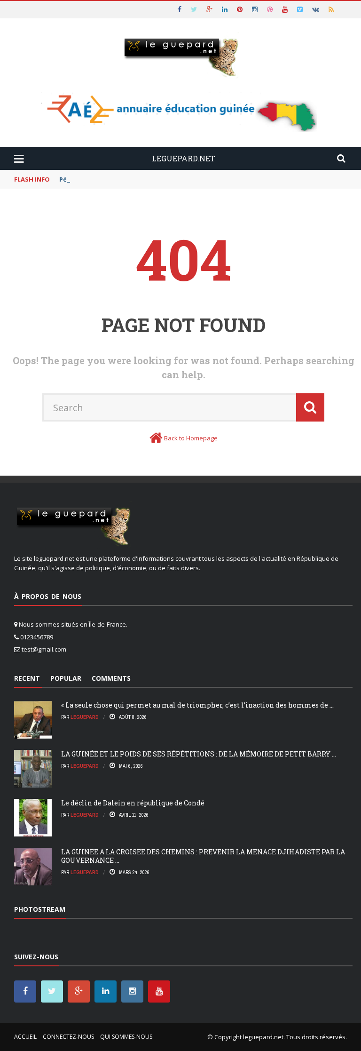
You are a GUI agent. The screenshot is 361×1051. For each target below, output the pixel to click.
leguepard (85, 717)
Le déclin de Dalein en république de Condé (132, 802)
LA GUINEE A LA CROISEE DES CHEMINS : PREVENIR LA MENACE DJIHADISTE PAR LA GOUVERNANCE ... (203, 856)
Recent (27, 678)
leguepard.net (263, 1037)
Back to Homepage (191, 438)
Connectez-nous (68, 1037)
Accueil (25, 1037)
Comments (111, 678)
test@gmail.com (44, 649)
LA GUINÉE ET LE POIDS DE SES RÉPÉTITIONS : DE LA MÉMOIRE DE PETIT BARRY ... (198, 753)
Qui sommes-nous (126, 1037)
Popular (65, 678)
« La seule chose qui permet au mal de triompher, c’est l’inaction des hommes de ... (197, 705)
